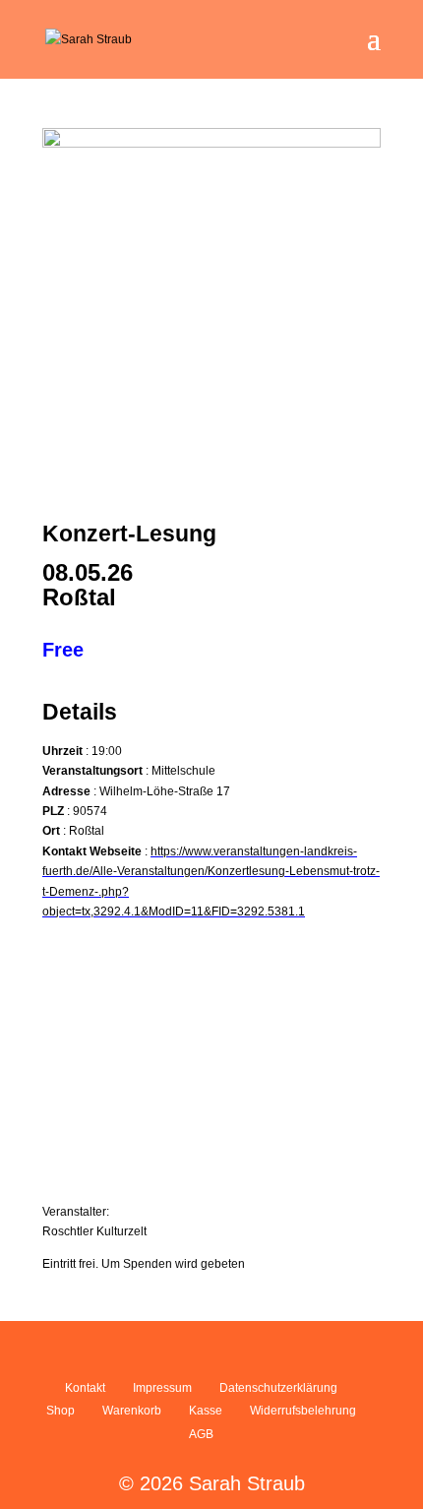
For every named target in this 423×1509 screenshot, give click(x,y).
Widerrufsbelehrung (303, 1410)
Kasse (205, 1410)
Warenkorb (131, 1410)
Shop (60, 1410)
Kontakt (85, 1388)
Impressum (162, 1388)
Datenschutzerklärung (278, 1388)
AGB (201, 1434)
